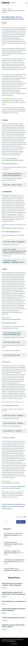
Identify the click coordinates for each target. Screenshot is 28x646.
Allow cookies (14, 643)
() (14, 2)
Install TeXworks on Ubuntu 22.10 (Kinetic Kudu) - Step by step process (13, 593)
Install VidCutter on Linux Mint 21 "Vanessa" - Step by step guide (12, 584)
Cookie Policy (12, 641)
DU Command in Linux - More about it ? (14, 601)
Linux (9, 9)
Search (20, 522)
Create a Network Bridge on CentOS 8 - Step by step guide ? (14, 609)
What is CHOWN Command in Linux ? (14, 617)
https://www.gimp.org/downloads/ (11, 319)
